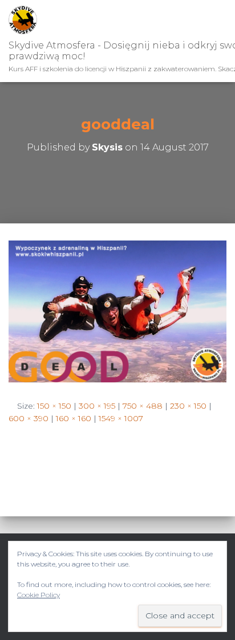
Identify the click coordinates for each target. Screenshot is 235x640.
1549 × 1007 (121, 418)
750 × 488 (143, 406)
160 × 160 (73, 418)
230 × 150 (188, 406)
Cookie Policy (38, 594)
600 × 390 (28, 418)
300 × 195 (97, 406)
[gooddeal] (117, 310)
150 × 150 (54, 406)
